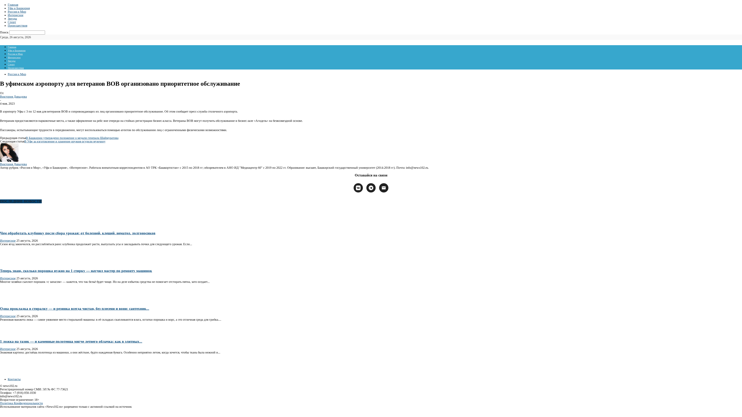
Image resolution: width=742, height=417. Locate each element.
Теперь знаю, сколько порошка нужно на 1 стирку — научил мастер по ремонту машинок (76, 271)
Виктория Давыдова (13, 96)
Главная (13, 4)
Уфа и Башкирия (19, 8)
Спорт (12, 22)
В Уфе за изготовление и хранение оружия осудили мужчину (65, 141)
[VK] (358, 187)
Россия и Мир (17, 11)
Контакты (14, 379)
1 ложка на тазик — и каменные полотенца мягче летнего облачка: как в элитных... (71, 341)
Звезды (12, 18)
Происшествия (17, 25)
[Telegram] (371, 187)
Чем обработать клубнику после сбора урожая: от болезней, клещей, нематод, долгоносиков (77, 233)
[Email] (383, 187)
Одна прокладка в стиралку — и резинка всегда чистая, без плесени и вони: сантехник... (74, 309)
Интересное (15, 15)
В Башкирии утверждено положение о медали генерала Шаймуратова (72, 138)
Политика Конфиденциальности (21, 403)
